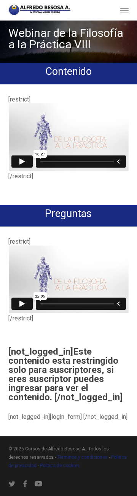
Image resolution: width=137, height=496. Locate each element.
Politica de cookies (60, 465)
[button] (124, 10)
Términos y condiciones (83, 457)
